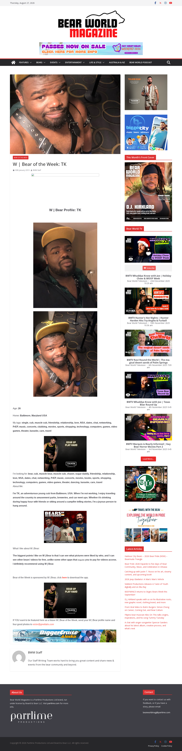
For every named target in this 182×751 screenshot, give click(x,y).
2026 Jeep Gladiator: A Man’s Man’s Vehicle (144, 579)
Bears (39, 62)
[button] (30, 62)
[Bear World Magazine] (13, 62)
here (64, 577)
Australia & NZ (117, 62)
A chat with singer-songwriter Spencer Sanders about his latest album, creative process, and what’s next (146, 625)
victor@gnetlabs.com (43, 624)
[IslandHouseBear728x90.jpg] (91, 44)
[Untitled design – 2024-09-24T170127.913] (65, 512)
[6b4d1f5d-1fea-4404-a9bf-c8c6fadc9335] (65, 438)
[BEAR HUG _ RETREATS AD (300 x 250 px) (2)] (146, 507)
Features (24, 62)
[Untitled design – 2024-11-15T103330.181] (146, 116)
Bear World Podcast (140, 62)
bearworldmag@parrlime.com (156, 712)
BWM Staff (37, 170)
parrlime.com (53, 703)
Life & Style (95, 62)
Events (53, 62)
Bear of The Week (20, 158)
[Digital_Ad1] (146, 467)
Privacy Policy (153, 746)
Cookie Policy (166, 746)
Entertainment (73, 62)
